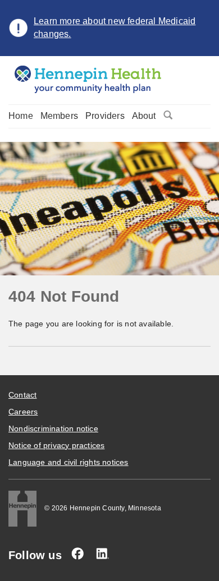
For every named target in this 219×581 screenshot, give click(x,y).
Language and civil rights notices (68, 462)
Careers (23, 411)
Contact (22, 394)
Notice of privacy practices (56, 445)
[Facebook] (77, 553)
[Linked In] (102, 553)
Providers (105, 116)
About (144, 116)
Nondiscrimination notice (53, 428)
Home (20, 116)
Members (59, 116)
